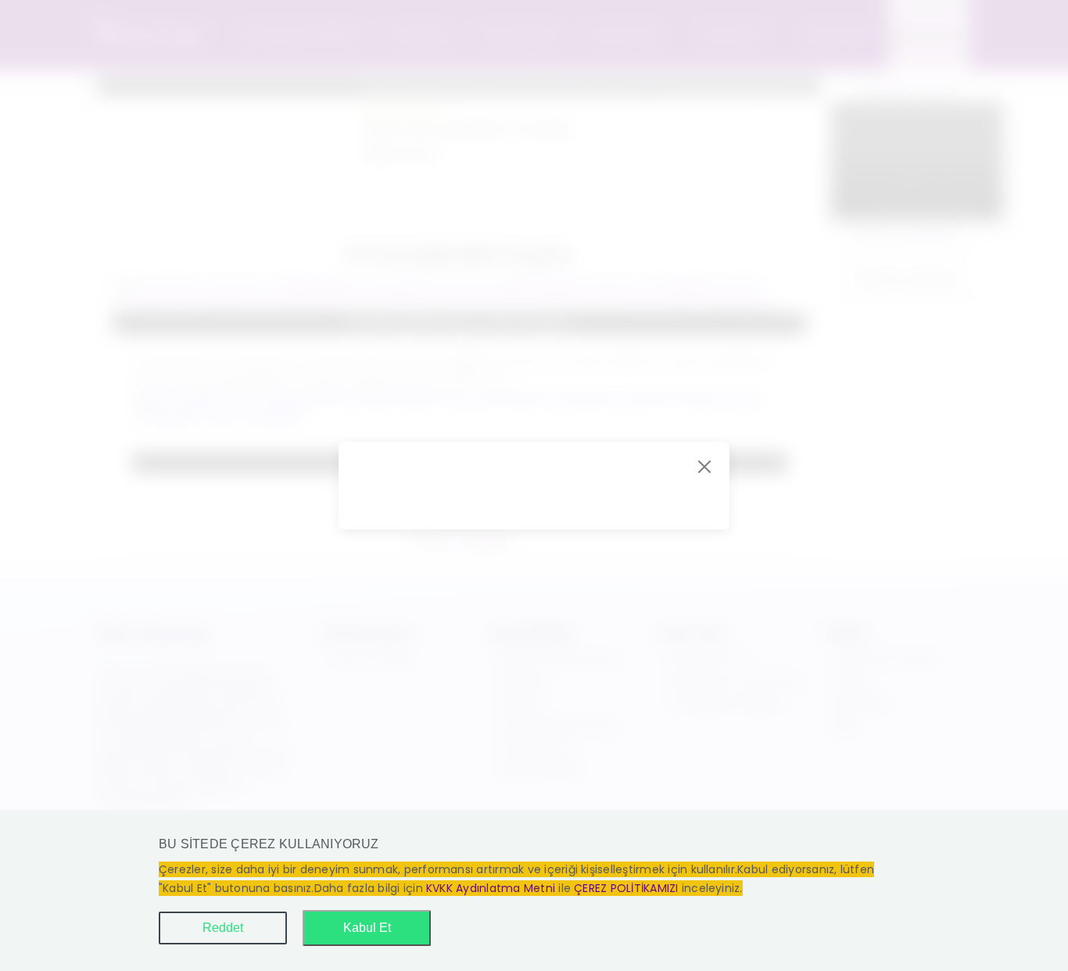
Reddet (222, 927)
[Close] (704, 466)
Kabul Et (367, 927)
